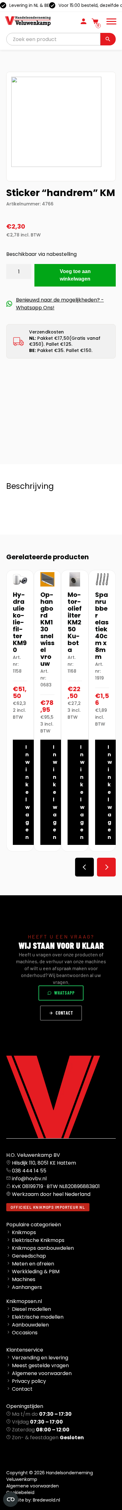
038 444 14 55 (29, 1170)
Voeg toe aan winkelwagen (75, 275)
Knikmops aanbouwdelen (43, 1248)
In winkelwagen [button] (27, 792)
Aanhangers (27, 1287)
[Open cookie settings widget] (10, 1499)
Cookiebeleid (20, 1492)
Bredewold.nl (46, 1500)
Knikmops (24, 1232)
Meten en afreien (33, 1263)
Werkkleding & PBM (35, 1271)
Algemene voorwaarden (42, 1373)
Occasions (25, 1332)
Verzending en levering (40, 1357)
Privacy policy (29, 1381)
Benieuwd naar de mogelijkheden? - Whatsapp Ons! (60, 303)
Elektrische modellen (38, 1317)
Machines (23, 1279)
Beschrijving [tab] (30, 486)
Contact (64, 1013)
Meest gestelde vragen (40, 1365)
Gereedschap (29, 1255)
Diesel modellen (31, 1309)
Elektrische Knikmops (38, 1240)
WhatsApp (64, 992)
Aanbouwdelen (30, 1324)
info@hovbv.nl (29, 1178)
